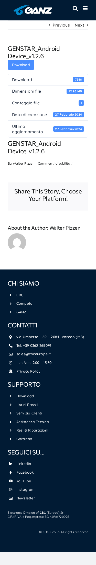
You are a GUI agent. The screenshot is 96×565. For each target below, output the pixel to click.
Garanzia (24, 439)
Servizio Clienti (29, 413)
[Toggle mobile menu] (85, 8)
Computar (25, 303)
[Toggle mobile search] (75, 8)
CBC (20, 295)
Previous (61, 25)
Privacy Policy (28, 371)
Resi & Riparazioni (32, 430)
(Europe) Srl (52, 512)
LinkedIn (23, 463)
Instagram (25, 489)
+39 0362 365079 (37, 345)
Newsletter (25, 498)
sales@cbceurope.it (33, 354)
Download (21, 65)
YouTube (23, 481)
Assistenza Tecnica (32, 422)
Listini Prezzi (27, 404)
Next (79, 25)
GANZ (21, 312)
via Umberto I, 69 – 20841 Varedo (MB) (50, 337)
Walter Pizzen (24, 163)
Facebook (25, 472)
